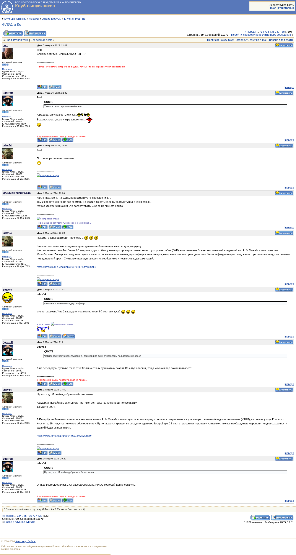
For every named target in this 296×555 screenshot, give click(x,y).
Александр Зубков (25, 541)
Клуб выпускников (35, 5)
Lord (5, 45)
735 (267, 31)
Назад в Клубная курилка (19, 521)
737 (277, 31)
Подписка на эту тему (220, 40)
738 (282, 31)
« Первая (250, 31)
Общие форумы (51, 18)
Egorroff (8, 92)
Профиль (7, 69)
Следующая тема (41, 40)
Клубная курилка (74, 18)
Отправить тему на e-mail (251, 40)
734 (261, 31)
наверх (289, 87)
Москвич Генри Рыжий (17, 193)
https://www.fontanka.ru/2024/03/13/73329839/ (64, 435)
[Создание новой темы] (35, 35)
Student (7, 289)
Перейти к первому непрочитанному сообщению (261, 34)
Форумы (34, 18)
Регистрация (286, 8)
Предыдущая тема (17, 40)
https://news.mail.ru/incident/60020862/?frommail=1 (67, 267)
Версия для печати (281, 40)
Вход (273, 8)
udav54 (7, 145)
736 (272, 31)
